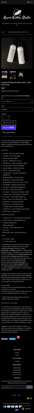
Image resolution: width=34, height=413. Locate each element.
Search (17, 353)
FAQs (17, 355)
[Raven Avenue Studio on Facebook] (28, 398)
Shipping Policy (17, 372)
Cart (31, 2)
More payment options (9, 132)
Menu (5, 2)
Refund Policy (17, 370)
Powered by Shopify (24, 403)
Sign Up (29, 387)
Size (2, 98)
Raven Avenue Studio (12, 403)
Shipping (3, 91)
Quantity (3, 114)
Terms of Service (17, 374)
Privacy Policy (17, 368)
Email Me (17, 361)
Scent (2, 106)
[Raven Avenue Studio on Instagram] (31, 398)
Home (3, 32)
